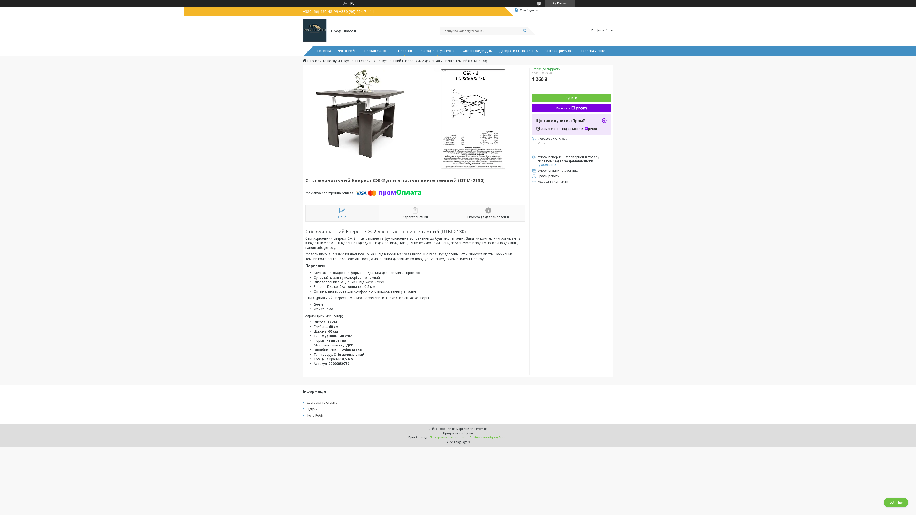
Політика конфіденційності (489, 437)
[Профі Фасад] (315, 30)
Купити (571, 97)
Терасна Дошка (593, 50)
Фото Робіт (347, 50)
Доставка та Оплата (322, 402)
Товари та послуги (325, 61)
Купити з (563, 108)
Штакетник (405, 50)
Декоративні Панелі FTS (518, 50)
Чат (900, 503)
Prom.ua (482, 429)
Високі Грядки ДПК (477, 50)
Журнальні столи (357, 61)
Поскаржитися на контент (448, 437)
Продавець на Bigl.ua (458, 433)
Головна (324, 50)
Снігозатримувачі (559, 50)
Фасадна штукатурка (437, 50)
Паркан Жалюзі (376, 50)
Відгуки (312, 409)
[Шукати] (525, 31)
